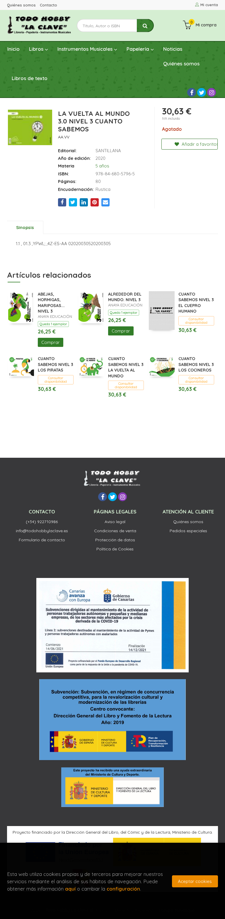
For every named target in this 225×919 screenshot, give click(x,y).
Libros (37, 49)
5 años (102, 166)
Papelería (139, 49)
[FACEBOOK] (191, 92)
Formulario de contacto (42, 539)
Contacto (48, 5)
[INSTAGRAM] (211, 92)
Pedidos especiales (188, 530)
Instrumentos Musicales (85, 49)
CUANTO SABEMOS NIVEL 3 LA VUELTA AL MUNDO (126, 367)
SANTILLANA (108, 150)
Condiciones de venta (115, 530)
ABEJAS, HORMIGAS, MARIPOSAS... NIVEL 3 (51, 302)
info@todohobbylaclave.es (42, 530)
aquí (70, 889)
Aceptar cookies (195, 881)
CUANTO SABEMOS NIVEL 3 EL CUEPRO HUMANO (196, 302)
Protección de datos (115, 539)
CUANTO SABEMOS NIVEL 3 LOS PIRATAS (55, 364)
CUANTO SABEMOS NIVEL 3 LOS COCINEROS (196, 364)
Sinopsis (25, 227)
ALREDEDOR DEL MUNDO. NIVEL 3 (125, 297)
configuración (123, 889)
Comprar (50, 342)
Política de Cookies (115, 549)
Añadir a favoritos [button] (199, 144)
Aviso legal (115, 521)
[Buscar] (145, 25)
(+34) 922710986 (42, 521)
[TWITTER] (201, 92)
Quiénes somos (21, 5)
